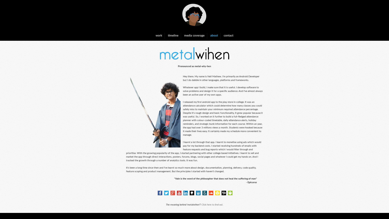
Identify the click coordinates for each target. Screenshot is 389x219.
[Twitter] (166, 194)
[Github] (191, 194)
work (159, 35)
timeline (173, 35)
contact (228, 35)
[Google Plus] (172, 194)
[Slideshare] (198, 194)
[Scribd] (204, 194)
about (214, 35)
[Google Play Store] (229, 194)
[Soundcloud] (210, 194)
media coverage (194, 35)
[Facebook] (159, 194)
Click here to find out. (212, 204)
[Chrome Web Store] (217, 194)
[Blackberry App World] (223, 194)
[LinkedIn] (185, 194)
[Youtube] (178, 194)
